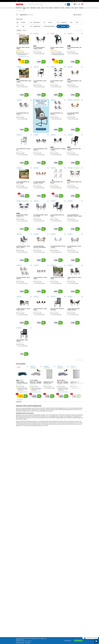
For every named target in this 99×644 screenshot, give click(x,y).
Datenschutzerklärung (20, 642)
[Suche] (68, 4)
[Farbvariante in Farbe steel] (32, 380)
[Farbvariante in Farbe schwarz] (17, 79)
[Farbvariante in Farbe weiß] (51, 180)
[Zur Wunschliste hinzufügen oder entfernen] (31, 33)
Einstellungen (27, 642)
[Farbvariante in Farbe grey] (37, 380)
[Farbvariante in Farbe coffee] (18, 79)
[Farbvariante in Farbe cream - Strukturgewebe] (20, 380)
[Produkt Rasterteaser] (41, 116)
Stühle (23, 10)
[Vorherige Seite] (76, 30)
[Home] (19, 4)
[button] (74, 4)
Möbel (20, 10)
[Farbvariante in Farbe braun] (68, 180)
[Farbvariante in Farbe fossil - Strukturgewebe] (22, 380)
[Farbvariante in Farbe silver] (30, 380)
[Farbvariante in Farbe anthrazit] (52, 180)
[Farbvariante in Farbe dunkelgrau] (69, 79)
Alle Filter (63, 26)
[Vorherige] (17, 383)
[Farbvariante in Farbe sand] (68, 79)
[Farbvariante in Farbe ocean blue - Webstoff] (17, 380)
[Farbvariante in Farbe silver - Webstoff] (18, 380)
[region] (49, 383)
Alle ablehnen (68, 640)
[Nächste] (82, 383)
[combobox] (27, 30)
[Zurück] (17, 15)
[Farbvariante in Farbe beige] (34, 380)
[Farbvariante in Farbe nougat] (35, 380)
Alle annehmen (78, 640)
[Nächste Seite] (82, 30)
